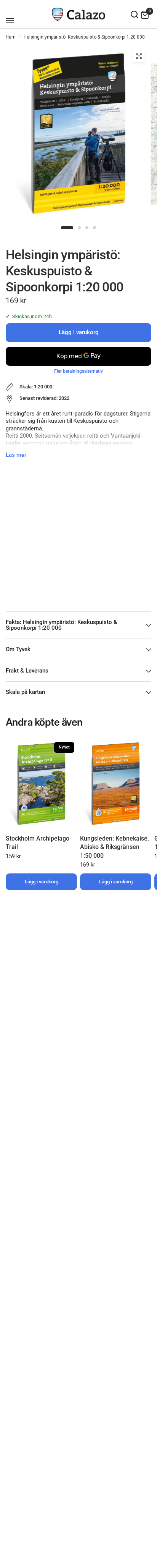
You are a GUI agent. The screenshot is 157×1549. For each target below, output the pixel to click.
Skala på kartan (25, 692)
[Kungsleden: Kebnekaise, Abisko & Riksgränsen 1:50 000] (115, 784)
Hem (11, 37)
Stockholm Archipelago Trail (37, 842)
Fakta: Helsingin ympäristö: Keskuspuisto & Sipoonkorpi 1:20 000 (61, 625)
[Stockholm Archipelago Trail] (41, 784)
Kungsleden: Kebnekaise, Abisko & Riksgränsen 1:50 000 (114, 847)
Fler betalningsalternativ (78, 371)
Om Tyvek (18, 649)
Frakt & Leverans (27, 670)
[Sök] (134, 14)
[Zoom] (138, 56)
